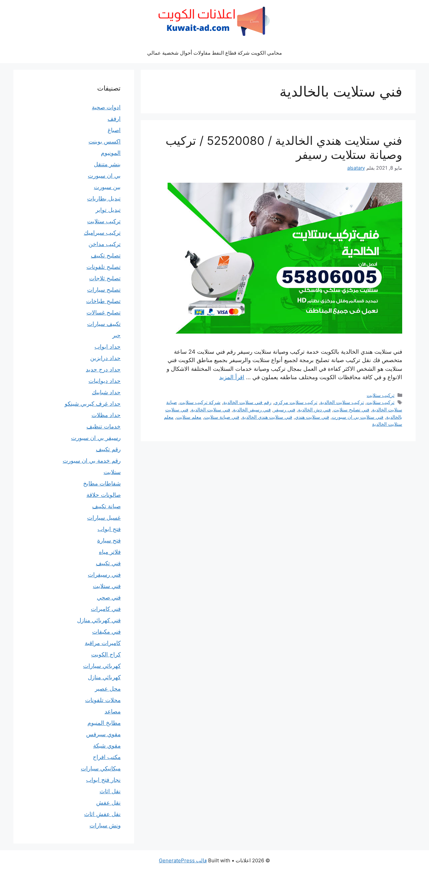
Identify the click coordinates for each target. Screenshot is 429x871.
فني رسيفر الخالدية (252, 409)
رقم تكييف (108, 449)
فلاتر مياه (110, 551)
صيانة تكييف (106, 506)
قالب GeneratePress (183, 860)
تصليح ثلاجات (105, 278)
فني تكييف (108, 563)
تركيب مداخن (104, 244)
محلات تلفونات (103, 700)
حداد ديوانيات (104, 381)
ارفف (114, 118)
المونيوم (111, 153)
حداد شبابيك (106, 392)
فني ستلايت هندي (312, 417)
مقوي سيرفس (103, 734)
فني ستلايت (107, 586)
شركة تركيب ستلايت (200, 402)
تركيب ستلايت (380, 395)
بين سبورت (107, 187)
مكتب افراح (107, 757)
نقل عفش (108, 802)
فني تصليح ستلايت (351, 409)
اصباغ (114, 130)
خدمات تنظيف (103, 426)
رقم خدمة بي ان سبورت (92, 460)
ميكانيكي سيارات (101, 768)
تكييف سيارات (104, 324)
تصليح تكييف (106, 255)
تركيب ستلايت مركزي (295, 402)
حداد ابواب (108, 346)
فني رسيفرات (104, 574)
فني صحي (109, 597)
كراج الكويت (106, 654)
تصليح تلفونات (103, 267)
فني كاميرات (106, 608)
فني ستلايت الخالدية (210, 409)
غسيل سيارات (104, 517)
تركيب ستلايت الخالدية (342, 402)
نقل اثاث (110, 791)
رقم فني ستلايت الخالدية (247, 402)
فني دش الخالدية (314, 409)
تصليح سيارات (104, 289)
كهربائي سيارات (102, 665)
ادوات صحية (106, 107)
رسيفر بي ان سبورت (96, 437)
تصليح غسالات (103, 312)
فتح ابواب (109, 529)
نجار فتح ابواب (103, 779)
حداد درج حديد (103, 369)
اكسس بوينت (104, 141)
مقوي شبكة (107, 745)
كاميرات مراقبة (103, 643)
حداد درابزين (105, 358)
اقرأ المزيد (231, 377)
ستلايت (112, 472)
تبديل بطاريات (104, 198)
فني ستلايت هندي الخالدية (267, 417)
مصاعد (113, 711)
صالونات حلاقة (103, 494)
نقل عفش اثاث (102, 814)
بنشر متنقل (107, 164)
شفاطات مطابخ (102, 483)
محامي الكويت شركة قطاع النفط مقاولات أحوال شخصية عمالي (214, 53)
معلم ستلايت (188, 417)
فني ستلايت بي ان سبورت (357, 417)
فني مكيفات (106, 631)
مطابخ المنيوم (104, 722)
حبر (116, 335)
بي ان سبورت (104, 175)
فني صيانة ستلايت (221, 417)
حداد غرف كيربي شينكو (93, 403)
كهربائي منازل (104, 677)
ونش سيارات (105, 825)
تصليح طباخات (103, 301)
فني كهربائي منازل (99, 620)
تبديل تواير (108, 210)
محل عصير (108, 688)
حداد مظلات (106, 415)
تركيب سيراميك (102, 232)
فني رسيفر (284, 409)
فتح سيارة (109, 540)
